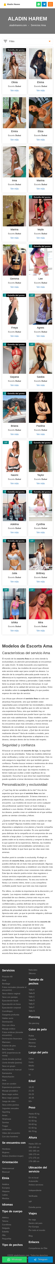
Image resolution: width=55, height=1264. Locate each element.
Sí (29, 1075)
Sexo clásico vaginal (11, 993)
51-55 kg (33, 1121)
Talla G (32, 1011)
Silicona (32, 973)
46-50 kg (33, 1117)
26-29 (31, 1094)
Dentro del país (35, 1223)
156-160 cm (34, 1147)
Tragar (5, 1126)
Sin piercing (34, 1023)
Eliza (40, 131)
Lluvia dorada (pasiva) (12, 1062)
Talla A (31, 990)
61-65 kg (33, 1128)
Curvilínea (6, 1224)
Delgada (6, 1228)
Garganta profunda (10, 1015)
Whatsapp (17, 1259)
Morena (32, 1043)
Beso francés (8, 1049)
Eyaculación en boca (11, 1004)
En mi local (33, 1178)
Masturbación (8, 1076)
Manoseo (6, 1042)
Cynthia (40, 524)
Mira (40, 622)
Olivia (14, 82)
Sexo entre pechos (10, 1105)
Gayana (14, 376)
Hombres (6, 1149)
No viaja (32, 1219)
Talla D (32, 1000)
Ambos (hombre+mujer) (12, 1156)
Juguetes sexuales (10, 1108)
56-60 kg (33, 1124)
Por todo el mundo (37, 1230)
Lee (40, 278)
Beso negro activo (10, 1094)
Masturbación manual (11, 1069)
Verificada (33, 1196)
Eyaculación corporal (11, 1007)
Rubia (31, 1036)
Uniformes (6, 1129)
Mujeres (5, 1152)
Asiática (5, 1184)
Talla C (32, 997)
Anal (4, 980)
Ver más (14, 90)
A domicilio (33, 1181)
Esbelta (5, 1231)
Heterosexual (8, 1168)
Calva (31, 1058)
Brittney (40, 573)
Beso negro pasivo (10, 1098)
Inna (14, 180)
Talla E (32, 1004)
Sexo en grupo (8, 1066)
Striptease (6, 1119)
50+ (30, 1101)
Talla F (32, 1007)
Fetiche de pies (9, 1046)
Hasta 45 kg (34, 1114)
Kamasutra (7, 1073)
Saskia (40, 376)
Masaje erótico (8, 1029)
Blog (31, 1236)
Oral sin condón (9, 1084)
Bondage (6, 984)
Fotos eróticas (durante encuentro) (12, 1033)
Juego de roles (8, 1101)
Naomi (14, 475)
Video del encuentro (11, 1133)
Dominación (7, 1022)
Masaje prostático (10, 1091)
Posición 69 (7, 976)
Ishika (14, 622)
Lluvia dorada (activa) (11, 1059)
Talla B (32, 993)
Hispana (5, 1191)
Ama (4, 1080)
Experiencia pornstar (11, 1087)
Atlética (5, 1217)
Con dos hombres (10, 1136)
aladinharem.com (18, 25)
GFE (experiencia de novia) (11, 1054)
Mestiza (5, 1198)
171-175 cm (34, 1158)
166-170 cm (34, 1154)
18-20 (31, 1087)
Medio (31, 1066)
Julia (14, 573)
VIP (30, 1201)
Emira (14, 131)
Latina (5, 1195)
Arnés (4, 1115)
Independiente (35, 1190)
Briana (14, 425)
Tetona (5, 1221)
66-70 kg (33, 1131)
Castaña (32, 1039)
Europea (6, 1188)
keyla (41, 229)
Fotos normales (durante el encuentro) (14, 988)
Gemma (14, 278)
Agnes (40, 327)
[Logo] (18, 4)
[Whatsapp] (38, 4)
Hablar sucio (7, 1018)
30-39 (31, 1098)
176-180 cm (34, 1161)
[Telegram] (44, 4)
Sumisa (5, 1122)
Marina (40, 180)
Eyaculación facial (10, 1000)
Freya (14, 327)
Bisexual (6, 1172)
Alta (4, 1235)
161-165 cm (34, 1151)
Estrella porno (35, 1207)
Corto (31, 1062)
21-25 (31, 1091)
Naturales (33, 970)
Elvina (40, 82)
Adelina (14, 524)
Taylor (40, 475)
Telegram (42, 1259)
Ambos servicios (36, 1185)
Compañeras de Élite (38, 1248)
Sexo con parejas (10, 997)
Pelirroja (32, 1046)
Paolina (40, 425)
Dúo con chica (8, 1025)
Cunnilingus (7, 1011)
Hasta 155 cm (35, 1144)
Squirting (6, 1112)
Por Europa (34, 1227)
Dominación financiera (12, 1038)
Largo (31, 1069)
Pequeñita (6, 1239)
